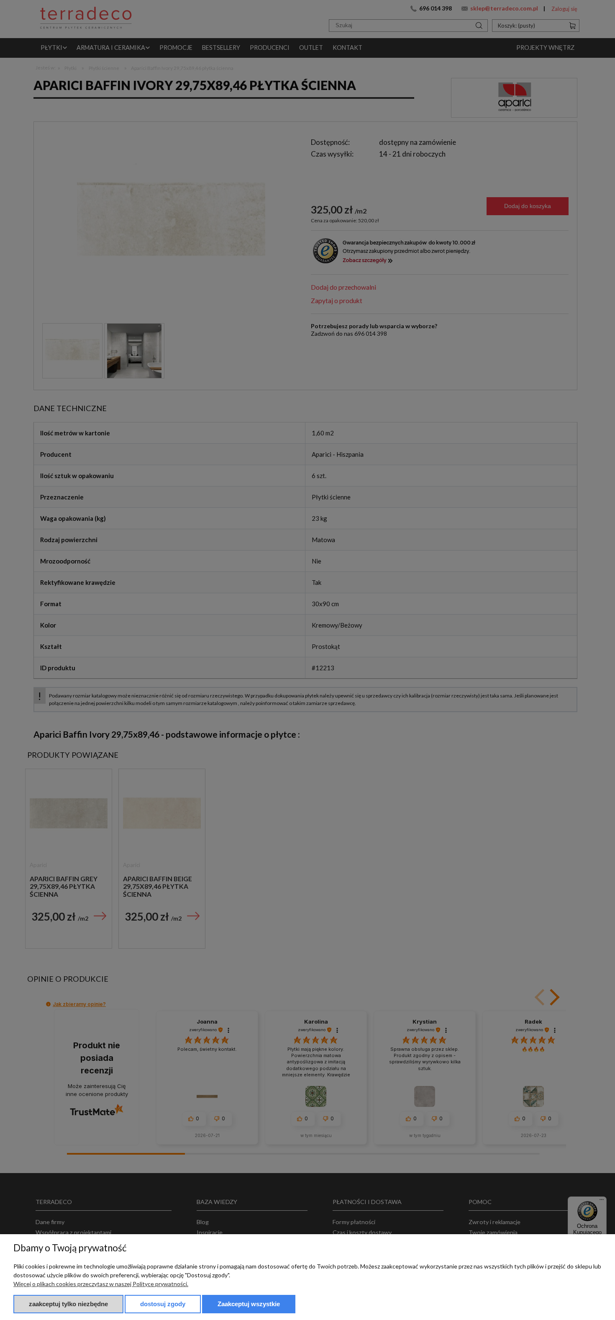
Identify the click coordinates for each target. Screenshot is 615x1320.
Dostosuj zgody (162, 1303)
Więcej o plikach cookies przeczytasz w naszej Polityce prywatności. (100, 1283)
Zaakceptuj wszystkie (249, 1303)
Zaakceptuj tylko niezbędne (68, 1303)
